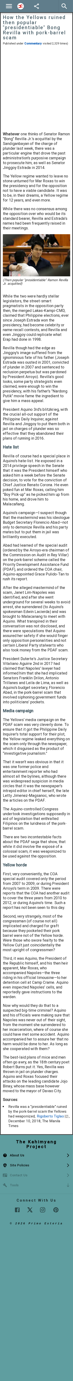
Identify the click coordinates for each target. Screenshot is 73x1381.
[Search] (20, 6)
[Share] (36, 6)
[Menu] (9, 6)
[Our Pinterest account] (56, 1210)
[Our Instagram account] (42, 1210)
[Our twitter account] (30, 1209)
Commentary (33, 43)
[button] (36, 1155)
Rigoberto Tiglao (50, 1116)
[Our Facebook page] (17, 1210)
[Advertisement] (36, 88)
